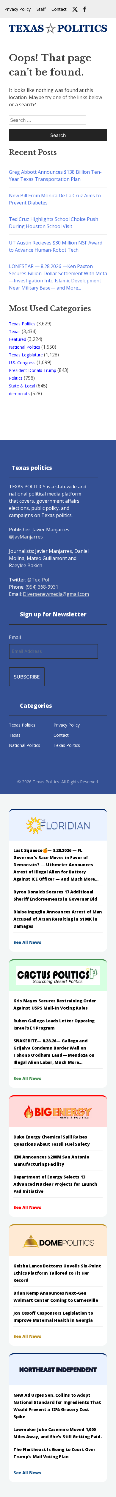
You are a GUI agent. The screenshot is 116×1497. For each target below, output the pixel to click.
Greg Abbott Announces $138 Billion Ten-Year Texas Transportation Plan (55, 175)
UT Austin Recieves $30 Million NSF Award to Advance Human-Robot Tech (55, 246)
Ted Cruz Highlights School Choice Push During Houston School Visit (53, 223)
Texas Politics (22, 324)
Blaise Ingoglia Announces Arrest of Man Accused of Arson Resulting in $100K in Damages (57, 919)
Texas (15, 331)
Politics (16, 378)
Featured (17, 339)
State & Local (22, 386)
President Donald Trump (32, 370)
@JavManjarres (26, 536)
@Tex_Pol (38, 579)
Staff (41, 9)
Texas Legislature (26, 355)
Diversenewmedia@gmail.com (56, 594)
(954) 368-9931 (42, 587)
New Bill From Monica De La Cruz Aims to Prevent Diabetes (55, 199)
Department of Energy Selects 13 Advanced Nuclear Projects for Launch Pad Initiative (55, 1184)
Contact (59, 9)
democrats (19, 393)
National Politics (24, 347)
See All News (27, 942)
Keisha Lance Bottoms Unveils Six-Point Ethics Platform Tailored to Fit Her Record (57, 1273)
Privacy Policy (17, 9)
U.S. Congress (22, 362)
